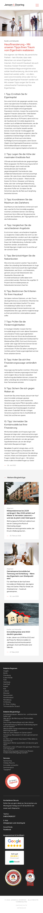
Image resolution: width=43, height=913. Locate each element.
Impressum (21, 908)
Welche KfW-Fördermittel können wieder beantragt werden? (18, 730)
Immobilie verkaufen (10, 765)
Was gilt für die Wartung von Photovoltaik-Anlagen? (18, 719)
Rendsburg (7, 700)
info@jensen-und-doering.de (14, 823)
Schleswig (7, 702)
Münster (6, 693)
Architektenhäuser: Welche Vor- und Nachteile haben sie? (20, 715)
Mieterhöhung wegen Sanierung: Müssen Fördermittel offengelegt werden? (18, 752)
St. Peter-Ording (9, 704)
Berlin (5, 673)
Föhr (5, 680)
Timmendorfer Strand (11, 706)
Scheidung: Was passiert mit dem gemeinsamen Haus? (20, 736)
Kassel (5, 686)
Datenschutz (21, 905)
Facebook (7, 829)
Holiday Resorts (9, 763)
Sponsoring (7, 761)
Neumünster (8, 695)
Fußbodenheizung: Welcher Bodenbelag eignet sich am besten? (20, 726)
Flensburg (7, 675)
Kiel (4, 689)
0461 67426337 (9, 816)
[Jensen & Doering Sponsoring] (21, 781)
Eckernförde (7, 678)
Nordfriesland (8, 697)
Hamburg (6, 682)
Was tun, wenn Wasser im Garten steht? (17, 733)
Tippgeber (7, 769)
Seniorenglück (8, 767)
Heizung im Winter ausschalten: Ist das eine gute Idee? (20, 744)
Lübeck (6, 691)
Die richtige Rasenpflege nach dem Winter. (18, 722)
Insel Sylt (6, 684)
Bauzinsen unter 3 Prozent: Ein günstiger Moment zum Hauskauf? (21, 748)
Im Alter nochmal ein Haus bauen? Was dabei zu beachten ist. (20, 740)
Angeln (6, 671)
